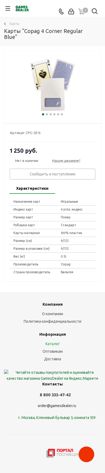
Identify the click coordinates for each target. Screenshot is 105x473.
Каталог (53, 344)
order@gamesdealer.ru (57, 406)
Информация (52, 334)
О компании (52, 314)
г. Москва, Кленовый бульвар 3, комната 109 (57, 417)
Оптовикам (53, 351)
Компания (53, 304)
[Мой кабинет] (71, 11)
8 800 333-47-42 (55, 394)
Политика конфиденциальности (52, 321)
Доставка (52, 359)
